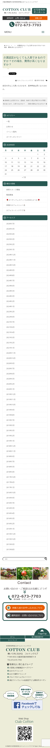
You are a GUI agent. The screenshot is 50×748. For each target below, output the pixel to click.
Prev (4, 573)
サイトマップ (12, 640)
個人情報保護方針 (37, 637)
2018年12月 (11, 446)
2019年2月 (10, 435)
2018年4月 (10, 472)
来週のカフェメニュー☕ (15, 205)
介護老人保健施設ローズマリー (21, 667)
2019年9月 (10, 410)
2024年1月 (10, 306)
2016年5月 (10, 508)
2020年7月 (10, 368)
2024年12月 (11, 255)
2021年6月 (10, 327)
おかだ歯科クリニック (17, 674)
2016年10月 (11, 492)
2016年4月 (10, 513)
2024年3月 (10, 296)
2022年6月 (10, 317)
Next (45, 573)
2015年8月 (10, 549)
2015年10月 (11, 539)
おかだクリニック (16, 671)
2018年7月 (10, 461)
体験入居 (38, 18)
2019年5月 (10, 425)
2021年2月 (10, 342)
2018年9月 (10, 456)
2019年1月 (10, 441)
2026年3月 (10, 229)
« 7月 (24, 177)
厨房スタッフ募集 (13, 189)
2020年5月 (10, 379)
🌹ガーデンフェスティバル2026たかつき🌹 (23, 200)
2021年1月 (10, 348)
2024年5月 (10, 291)
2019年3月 (10, 430)
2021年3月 (10, 337)
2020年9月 (10, 363)
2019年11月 (11, 399)
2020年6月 (10, 373)
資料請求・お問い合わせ (16, 18)
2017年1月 (10, 487)
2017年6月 (10, 482)
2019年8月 (10, 415)
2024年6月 (10, 286)
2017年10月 (11, 477)
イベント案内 (11, 132)
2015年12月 (11, 534)
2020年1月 (10, 389)
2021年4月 (10, 332)
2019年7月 (10, 420)
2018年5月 (10, 466)
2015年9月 (10, 544)
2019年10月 (11, 404)
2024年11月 (11, 260)
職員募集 (9, 195)
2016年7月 (10, 503)
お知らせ (9, 126)
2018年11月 (11, 451)
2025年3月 (10, 239)
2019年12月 (11, 394)
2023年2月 (10, 311)
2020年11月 (11, 353)
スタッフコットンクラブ (25, 80)
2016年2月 (10, 523)
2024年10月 (11, 265)
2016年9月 (10, 498)
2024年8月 (10, 275)
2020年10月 (11, 358)
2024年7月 (10, 280)
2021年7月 (10, 322)
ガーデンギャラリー (14, 137)
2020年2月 (10, 384)
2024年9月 (10, 270)
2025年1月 (10, 249)
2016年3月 (10, 518)
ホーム (12, 637)
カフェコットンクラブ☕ (15, 210)
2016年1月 (10, 529)
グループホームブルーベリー (20, 677)
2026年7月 (10, 223)
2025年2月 (10, 244)
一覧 (8, 121)
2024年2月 (10, 301)
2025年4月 (10, 234)
